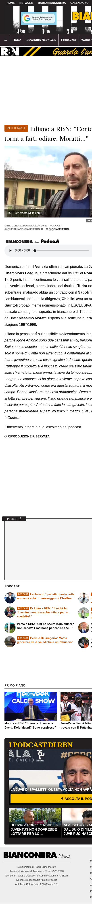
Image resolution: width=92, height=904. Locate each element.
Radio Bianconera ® (45, 867)
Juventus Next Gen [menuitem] (41, 40)
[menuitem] (5, 40)
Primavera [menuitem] (68, 40)
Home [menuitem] (17, 40)
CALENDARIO (79, 3)
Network (26, 3)
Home (11, 3)
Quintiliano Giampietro (23, 229)
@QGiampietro (58, 229)
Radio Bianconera (52, 3)
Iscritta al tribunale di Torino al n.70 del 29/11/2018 (37, 871)
